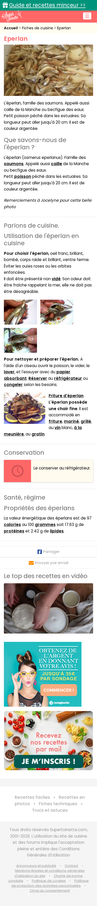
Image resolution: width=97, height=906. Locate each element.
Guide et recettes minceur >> (47, 5)
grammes (45, 524)
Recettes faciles (32, 797)
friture (55, 421)
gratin (38, 434)
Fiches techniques (58, 804)
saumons (14, 163)
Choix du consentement (50, 890)
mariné (71, 421)
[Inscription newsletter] (48, 740)
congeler (13, 384)
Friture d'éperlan (66, 395)
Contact (71, 865)
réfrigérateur (68, 378)
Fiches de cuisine (38, 28)
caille (56, 163)
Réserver (37, 378)
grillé (86, 421)
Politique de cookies (49, 881)
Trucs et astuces (50, 810)
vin (58, 427)
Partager (51, 551)
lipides (57, 531)
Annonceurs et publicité (36, 865)
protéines (14, 531)
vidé (56, 279)
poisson (22, 176)
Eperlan (64, 28)
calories (12, 524)
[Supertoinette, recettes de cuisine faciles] (11, 16)
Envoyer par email (51, 562)
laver (9, 372)
